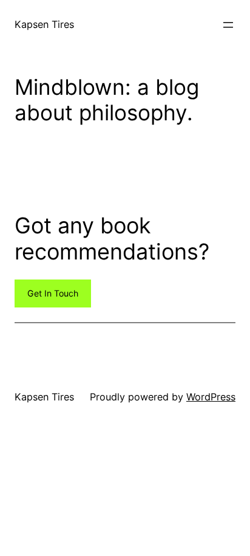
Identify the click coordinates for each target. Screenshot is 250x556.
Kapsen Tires (44, 24)
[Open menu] (228, 25)
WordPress (210, 397)
